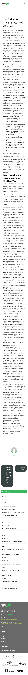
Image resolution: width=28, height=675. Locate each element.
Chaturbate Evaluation (22, 468)
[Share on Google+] (17, 439)
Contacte (3, 641)
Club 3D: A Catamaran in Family (9, 506)
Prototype (5, 560)
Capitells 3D (5, 502)
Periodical (5, 557)
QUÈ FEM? (3, 639)
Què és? (3, 636)
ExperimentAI (5, 525)
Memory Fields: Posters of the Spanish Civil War (13, 550)
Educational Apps (6, 522)
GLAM (3, 535)
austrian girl (9, 316)
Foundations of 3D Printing (9, 528)
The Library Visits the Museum (9, 581)
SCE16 (3, 567)
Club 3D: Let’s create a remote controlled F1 (13, 512)
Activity (4, 496)
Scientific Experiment (7, 575)
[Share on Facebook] (10, 439)
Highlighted (5, 538)
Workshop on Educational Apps (10, 588)
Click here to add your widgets (8, 650)
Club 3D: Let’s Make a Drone (9, 509)
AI (2, 499)
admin (14, 455)
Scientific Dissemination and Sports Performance (11, 571)
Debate (4, 519)
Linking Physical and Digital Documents (12, 541)
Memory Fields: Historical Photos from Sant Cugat (13, 546)
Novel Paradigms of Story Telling (10, 554)
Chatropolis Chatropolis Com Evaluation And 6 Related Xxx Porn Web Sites (8, 476)
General (4, 532)
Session (4, 578)
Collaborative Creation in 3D (9, 515)
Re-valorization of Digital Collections (12, 564)
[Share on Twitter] (14, 439)
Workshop (5, 585)
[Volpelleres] (5, 4)
